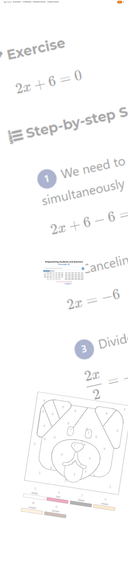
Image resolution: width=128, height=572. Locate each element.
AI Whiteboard (26, 1)
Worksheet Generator (39, 1)
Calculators (17, 1)
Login (119, 2)
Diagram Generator (53, 1)
